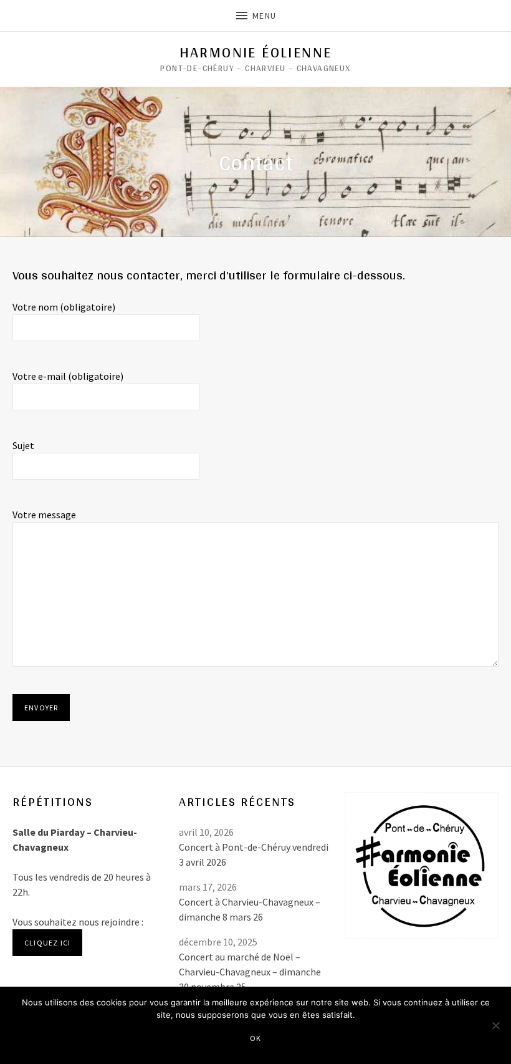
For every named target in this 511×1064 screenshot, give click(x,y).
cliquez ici (47, 942)
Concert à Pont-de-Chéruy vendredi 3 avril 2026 (253, 854)
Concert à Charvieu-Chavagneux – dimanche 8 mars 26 (249, 909)
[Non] (495, 1025)
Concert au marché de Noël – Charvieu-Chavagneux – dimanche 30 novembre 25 (250, 971)
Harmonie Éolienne (255, 52)
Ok (255, 1038)
